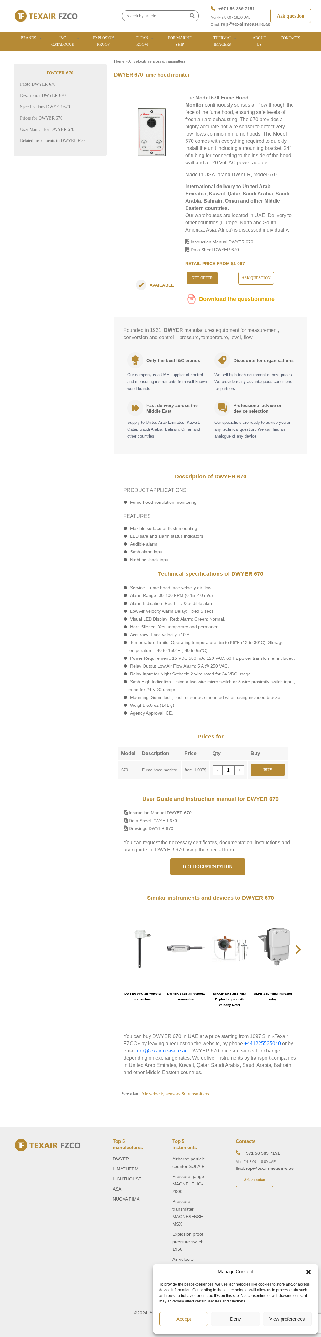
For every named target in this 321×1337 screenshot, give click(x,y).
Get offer (202, 278)
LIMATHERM (126, 1168)
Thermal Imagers (222, 41)
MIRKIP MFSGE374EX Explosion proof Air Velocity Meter (229, 999)
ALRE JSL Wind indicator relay (273, 996)
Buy (267, 770)
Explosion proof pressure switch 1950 (187, 1242)
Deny (235, 1319)
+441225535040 (262, 1043)
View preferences (287, 1319)
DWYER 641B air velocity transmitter (186, 996)
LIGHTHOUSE (127, 1178)
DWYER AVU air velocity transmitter (142, 996)
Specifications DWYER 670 (45, 106)
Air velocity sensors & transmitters (156, 61)
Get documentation (207, 866)
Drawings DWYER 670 (150, 828)
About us (259, 41)
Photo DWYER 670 (37, 84)
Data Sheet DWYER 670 (214, 249)
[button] (308, 1272)
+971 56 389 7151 (236, 8)
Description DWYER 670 (43, 95)
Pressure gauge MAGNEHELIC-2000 (188, 1184)
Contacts (290, 38)
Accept (183, 1319)
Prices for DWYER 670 (41, 118)
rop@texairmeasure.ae (245, 24)
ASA (117, 1188)
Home (119, 61)
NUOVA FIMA (126, 1198)
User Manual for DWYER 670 (47, 129)
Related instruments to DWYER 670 (52, 140)
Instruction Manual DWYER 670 (221, 241)
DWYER (121, 1158)
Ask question (290, 16)
